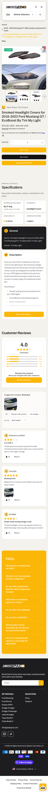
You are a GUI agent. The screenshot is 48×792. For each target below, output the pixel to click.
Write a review (24, 380)
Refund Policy (11, 780)
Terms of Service (36, 780)
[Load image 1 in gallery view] (11, 96)
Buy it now (24, 157)
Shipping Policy (15, 784)
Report (17, 457)
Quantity (5, 142)
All (6, 414)
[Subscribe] (41, 683)
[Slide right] (44, 96)
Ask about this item (24, 163)
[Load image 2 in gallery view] (24, 96)
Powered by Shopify (24, 788)
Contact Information (30, 784)
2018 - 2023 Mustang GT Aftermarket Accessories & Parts (25, 29)
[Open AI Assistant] (42, 786)
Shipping (5, 129)
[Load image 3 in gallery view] (36, 96)
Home (4, 25)
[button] (36, 7)
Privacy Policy (23, 780)
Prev (4, 41)
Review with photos (19, 414)
